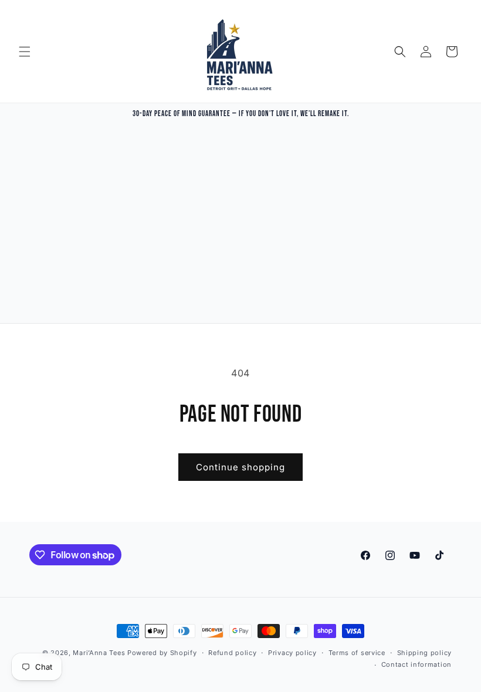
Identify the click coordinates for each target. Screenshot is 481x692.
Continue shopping (240, 467)
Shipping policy (424, 653)
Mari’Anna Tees (99, 653)
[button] (25, 52)
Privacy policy (292, 653)
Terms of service (356, 653)
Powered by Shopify (162, 653)
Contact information (416, 664)
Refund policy (232, 653)
